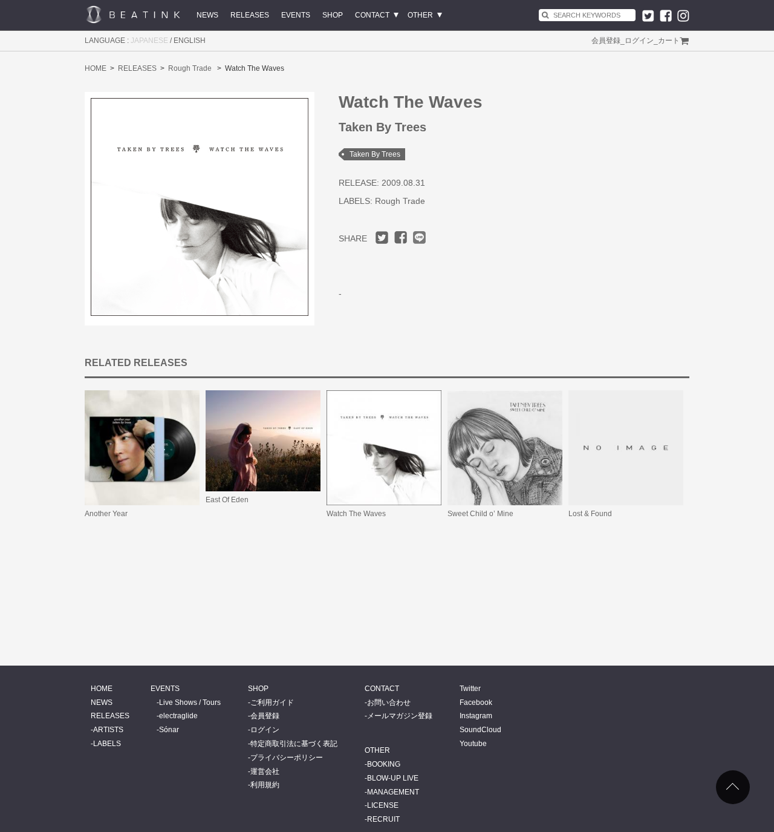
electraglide (178, 716)
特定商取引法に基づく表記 (293, 743)
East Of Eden (227, 500)
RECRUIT (383, 819)
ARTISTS (108, 730)
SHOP (332, 15)
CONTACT (372, 15)
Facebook (476, 702)
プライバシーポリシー (286, 757)
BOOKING (383, 764)
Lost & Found (590, 513)
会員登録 (605, 40)
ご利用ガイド (272, 702)
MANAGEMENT (393, 792)
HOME (95, 68)
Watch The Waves (356, 513)
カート (669, 40)
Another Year (106, 513)
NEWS (207, 15)
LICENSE (382, 805)
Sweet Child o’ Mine (480, 513)
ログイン (639, 40)
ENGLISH (190, 40)
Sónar (169, 730)
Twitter (470, 688)
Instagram (476, 716)
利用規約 (264, 785)
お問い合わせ (389, 702)
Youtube (473, 743)
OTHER (420, 15)
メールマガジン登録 (399, 716)
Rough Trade (190, 68)
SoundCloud (480, 730)
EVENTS (295, 15)
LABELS (107, 743)
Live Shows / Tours (190, 702)
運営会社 (264, 771)
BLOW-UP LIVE (392, 778)
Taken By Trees (375, 154)
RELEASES (249, 15)
